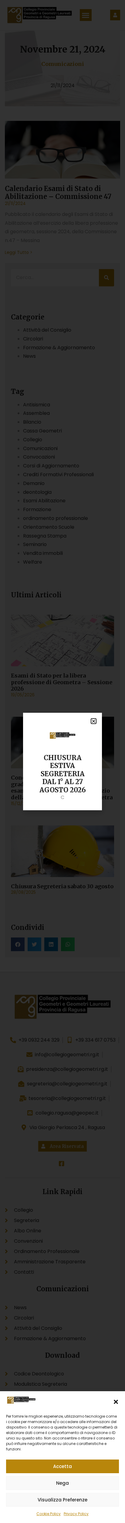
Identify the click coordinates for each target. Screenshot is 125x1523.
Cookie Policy (48, 1513)
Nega (62, 1483)
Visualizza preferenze (62, 1500)
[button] (116, 1402)
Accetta (62, 1466)
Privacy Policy (76, 1513)
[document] (62, 761)
